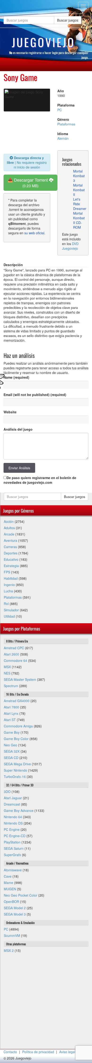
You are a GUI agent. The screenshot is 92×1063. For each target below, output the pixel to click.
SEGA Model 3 (15, 914)
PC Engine (12, 829)
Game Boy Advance (18, 810)
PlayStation (12, 842)
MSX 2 (9, 950)
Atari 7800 (11, 707)
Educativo (11, 559)
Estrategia (11, 565)
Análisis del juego (18, 429)
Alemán (63, 138)
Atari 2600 (11, 654)
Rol (6, 603)
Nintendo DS (13, 823)
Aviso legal (67, 1051)
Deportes (10, 553)
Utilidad (9, 616)
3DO (7, 791)
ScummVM (12, 935)
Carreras (10, 546)
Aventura (10, 540)
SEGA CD (11, 757)
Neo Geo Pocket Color (20, 895)
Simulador (11, 610)
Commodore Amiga (18, 726)
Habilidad (11, 578)
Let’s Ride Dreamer (79, 204)
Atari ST (10, 719)
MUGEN (10, 889)
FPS (7, 572)
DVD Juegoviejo (70, 246)
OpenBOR (11, 901)
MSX (7, 666)
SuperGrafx (12, 854)
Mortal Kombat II (79, 190)
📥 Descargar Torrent (28, 182)
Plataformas (66, 124)
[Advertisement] (46, 1003)
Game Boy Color (16, 738)
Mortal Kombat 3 (79, 176)
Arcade (9, 534)
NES (7, 673)
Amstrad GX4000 (16, 700)
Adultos (9, 527)
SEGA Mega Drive (17, 764)
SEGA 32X (12, 751)
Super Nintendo (15, 770)
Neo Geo (10, 745)
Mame (8, 882)
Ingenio (9, 584)
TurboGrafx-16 (15, 776)
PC (59, 109)
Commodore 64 (15, 660)
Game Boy (12, 732)
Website (10, 412)
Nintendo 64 (13, 816)
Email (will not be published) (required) (35, 394)
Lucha (8, 591)
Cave (8, 876)
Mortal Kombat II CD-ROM (79, 220)
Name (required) (16, 377)
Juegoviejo (43, 42)
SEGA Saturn (14, 848)
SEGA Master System (20, 679)
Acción (9, 521)
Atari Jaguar (13, 797)
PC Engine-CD (14, 835)
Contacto (10, 1051)
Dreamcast (12, 804)
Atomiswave (13, 870)
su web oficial (34, 233)
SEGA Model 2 (15, 907)
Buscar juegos (67, 20)
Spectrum (11, 685)
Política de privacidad (38, 1051)
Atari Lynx (11, 713)
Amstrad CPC (14, 647)
